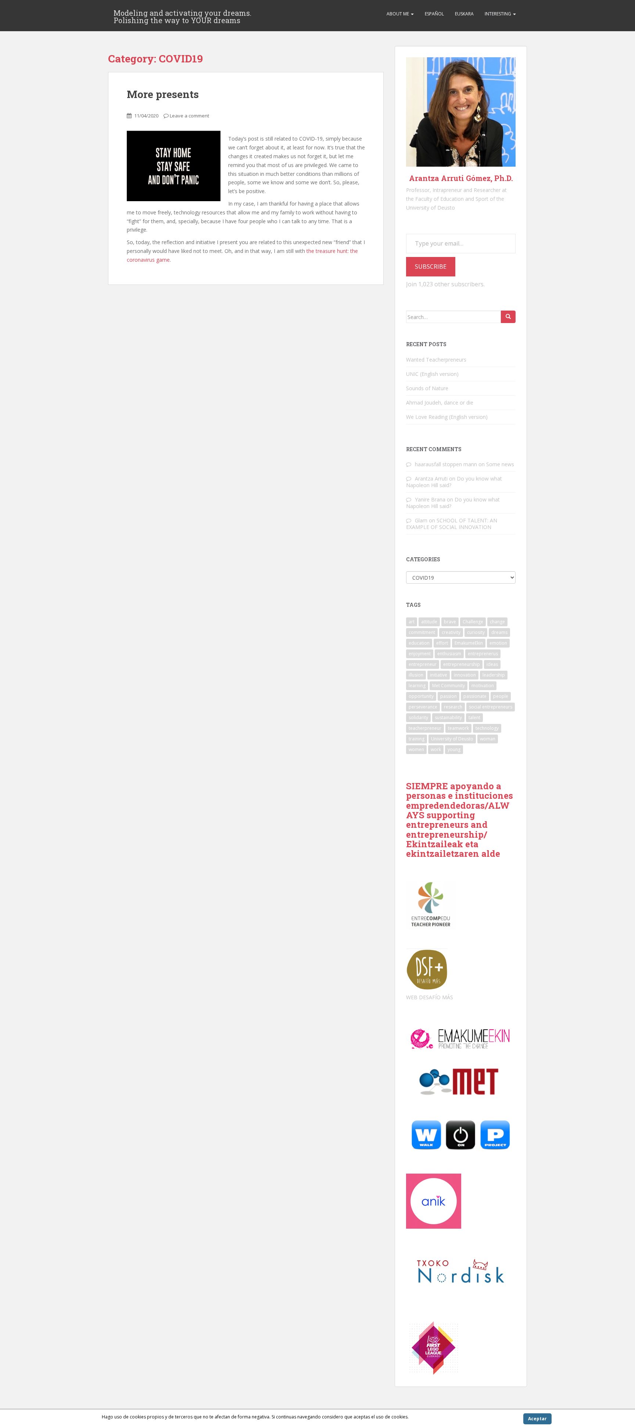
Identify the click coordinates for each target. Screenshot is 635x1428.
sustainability (448, 717)
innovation (465, 675)
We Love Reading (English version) (447, 416)
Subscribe (430, 266)
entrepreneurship (461, 664)
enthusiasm (449, 653)
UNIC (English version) (432, 373)
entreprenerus (483, 653)
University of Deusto (452, 739)
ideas (492, 664)
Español (434, 14)
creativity (451, 632)
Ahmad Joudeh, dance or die (439, 402)
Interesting (498, 14)
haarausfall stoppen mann (446, 464)
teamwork (458, 728)
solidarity (418, 717)
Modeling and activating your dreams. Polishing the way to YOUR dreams (182, 15)
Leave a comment (189, 115)
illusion (416, 675)
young (454, 749)
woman (487, 739)
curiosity (476, 632)
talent (474, 717)
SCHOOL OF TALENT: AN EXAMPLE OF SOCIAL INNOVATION (451, 523)
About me (398, 14)
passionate (475, 696)
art (412, 622)
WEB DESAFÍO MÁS (429, 997)
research (453, 707)
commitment (422, 632)
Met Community (448, 685)
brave (450, 622)
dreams (499, 632)
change (497, 622)
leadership (493, 675)
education (419, 643)
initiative (438, 675)
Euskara (464, 14)
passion (448, 696)
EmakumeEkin (469, 643)
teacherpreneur (425, 728)
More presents (163, 94)
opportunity (421, 696)
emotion (498, 643)
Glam (421, 520)
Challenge (473, 622)
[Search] (508, 317)
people (500, 696)
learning (417, 685)
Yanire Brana (430, 499)
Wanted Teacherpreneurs (436, 359)
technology (487, 728)
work (436, 749)
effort (442, 643)
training (416, 739)
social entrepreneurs (490, 707)
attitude (429, 622)
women (416, 749)
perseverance (423, 707)
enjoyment (420, 653)
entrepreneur (423, 664)
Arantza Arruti (431, 478)
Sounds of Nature (427, 388)
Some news (500, 464)
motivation (482, 685)
